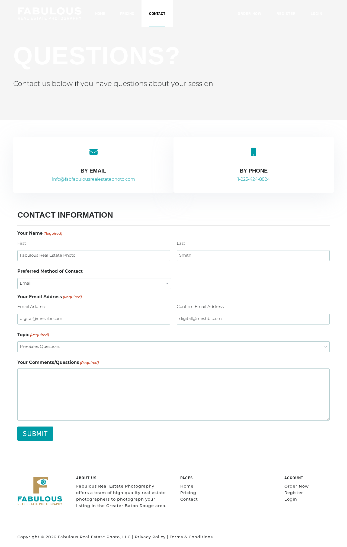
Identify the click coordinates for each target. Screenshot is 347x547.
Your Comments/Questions (58, 362)
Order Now (250, 13)
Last (181, 244)
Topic (33, 334)
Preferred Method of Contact (50, 271)
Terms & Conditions (191, 537)
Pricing (127, 13)
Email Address (31, 307)
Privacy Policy (150, 537)
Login (316, 13)
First (21, 244)
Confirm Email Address (200, 307)
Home (100, 13)
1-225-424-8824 (253, 179)
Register (286, 13)
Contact (157, 13)
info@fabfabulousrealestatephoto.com (93, 179)
